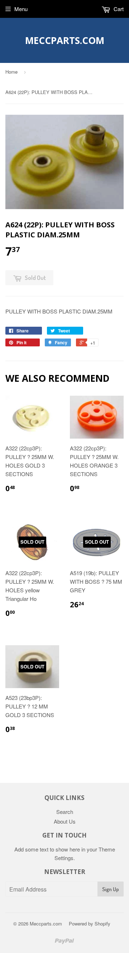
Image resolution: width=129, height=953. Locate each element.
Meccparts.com (64, 40)
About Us (65, 821)
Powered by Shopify (89, 923)
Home (11, 71)
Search (64, 811)
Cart (118, 9)
